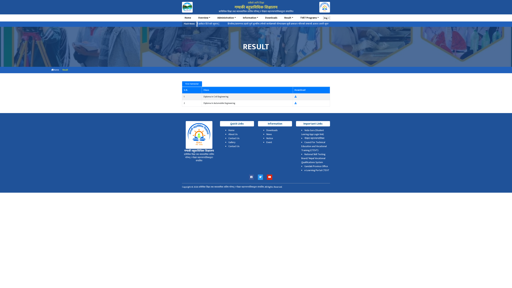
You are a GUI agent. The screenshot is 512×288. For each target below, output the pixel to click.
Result (287, 18)
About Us (233, 134)
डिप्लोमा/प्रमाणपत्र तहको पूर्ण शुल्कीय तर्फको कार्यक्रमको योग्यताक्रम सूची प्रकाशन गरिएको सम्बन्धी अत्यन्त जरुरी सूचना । (265, 24)
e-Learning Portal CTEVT (316, 170)
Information (249, 18)
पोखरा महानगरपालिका (314, 138)
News (269, 134)
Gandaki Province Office (316, 166)
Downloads (271, 18)
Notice (269, 138)
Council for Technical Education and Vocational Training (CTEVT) (314, 146)
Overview (203, 18)
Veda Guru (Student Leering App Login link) (312, 132)
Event (269, 142)
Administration (225, 18)
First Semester (192, 84)
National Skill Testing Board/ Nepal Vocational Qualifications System (313, 158)
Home (188, 18)
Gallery (231, 142)
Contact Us (233, 138)
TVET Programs (308, 18)
